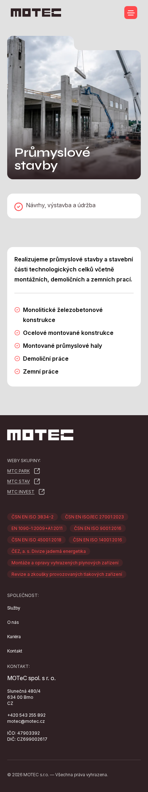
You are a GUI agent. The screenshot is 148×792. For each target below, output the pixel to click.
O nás (13, 622)
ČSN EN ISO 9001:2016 (97, 528)
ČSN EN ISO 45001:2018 (36, 539)
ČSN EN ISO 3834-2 (32, 517)
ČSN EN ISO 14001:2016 (97, 539)
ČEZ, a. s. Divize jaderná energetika (48, 551)
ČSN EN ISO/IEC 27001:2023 (94, 517)
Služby (13, 608)
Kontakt (14, 651)
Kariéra (14, 636)
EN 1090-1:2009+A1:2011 (37, 528)
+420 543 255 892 (26, 715)
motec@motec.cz (26, 721)
